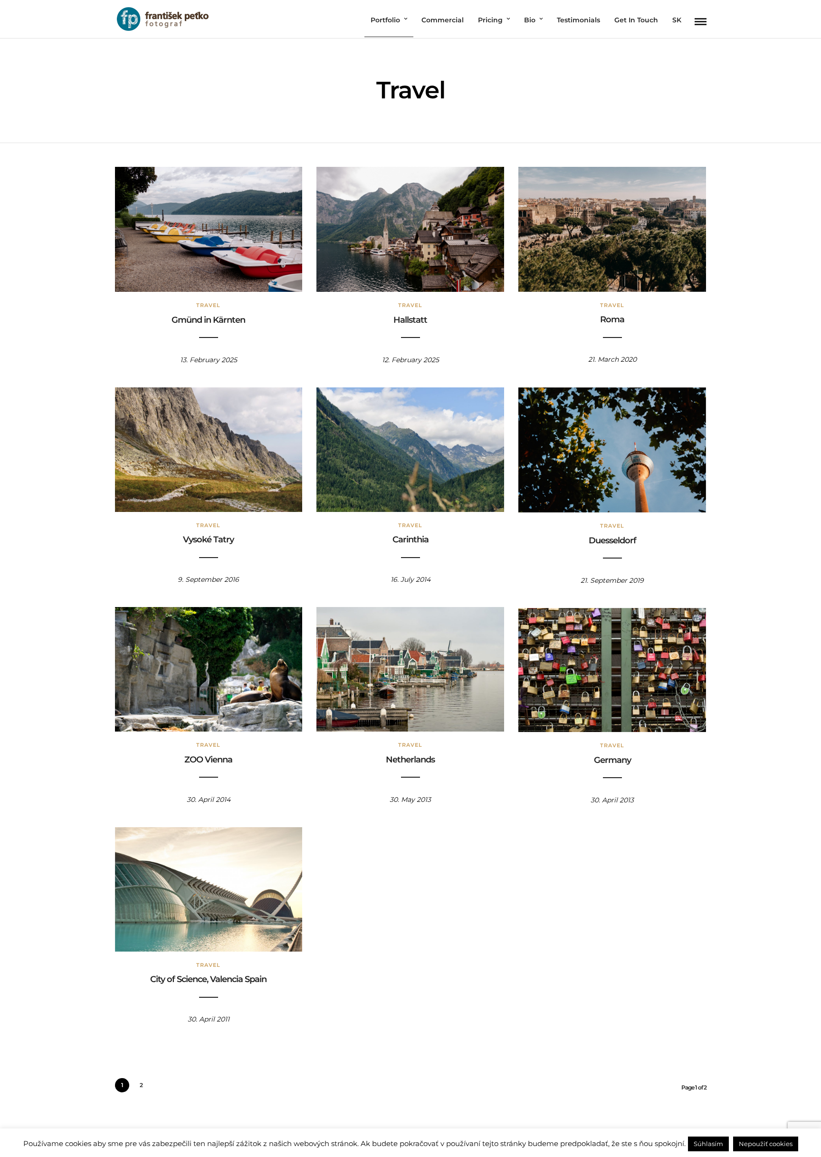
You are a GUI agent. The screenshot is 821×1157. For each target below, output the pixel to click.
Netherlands (410, 759)
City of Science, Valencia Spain (208, 979)
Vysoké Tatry (208, 539)
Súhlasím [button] (708, 1143)
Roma (612, 319)
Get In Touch (636, 20)
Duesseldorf (612, 540)
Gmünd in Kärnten (208, 320)
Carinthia (410, 539)
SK (676, 20)
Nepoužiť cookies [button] (765, 1143)
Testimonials (578, 20)
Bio (529, 20)
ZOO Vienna (208, 759)
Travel (208, 305)
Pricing (490, 20)
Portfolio (385, 20)
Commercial (442, 20)
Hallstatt (410, 320)
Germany (612, 760)
